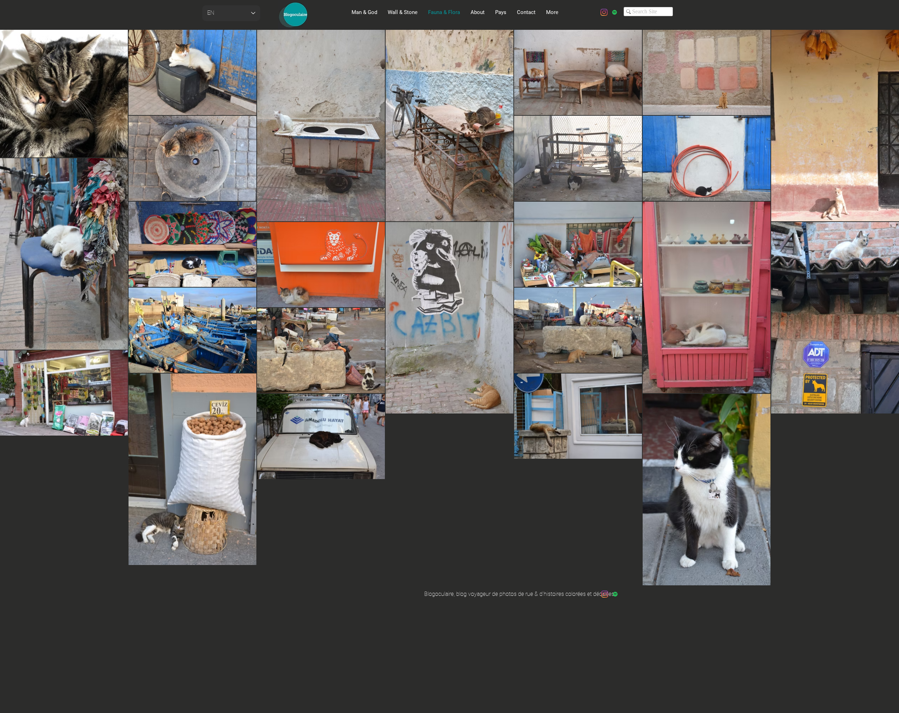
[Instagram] (604, 12)
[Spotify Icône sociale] (614, 12)
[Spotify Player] (321, 44)
